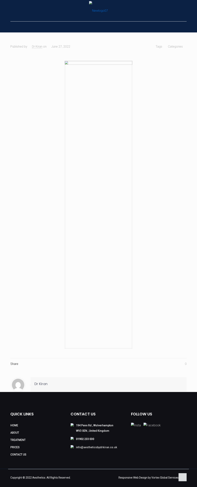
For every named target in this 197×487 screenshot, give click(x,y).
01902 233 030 (85, 439)
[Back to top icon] (183, 477)
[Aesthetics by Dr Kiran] (98, 10)
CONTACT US (18, 454)
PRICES (15, 447)
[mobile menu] (13, 27)
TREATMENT (18, 440)
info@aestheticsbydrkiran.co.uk (96, 447)
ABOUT (14, 432)
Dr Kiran (37, 46)
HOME (14, 425)
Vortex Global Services (165, 477)
